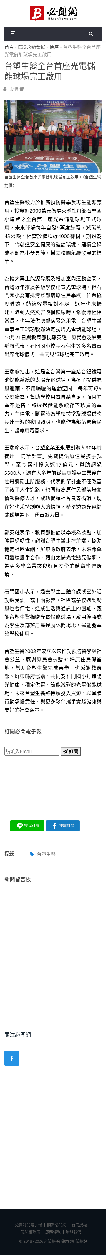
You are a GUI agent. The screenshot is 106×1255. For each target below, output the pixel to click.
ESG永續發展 (31, 47)
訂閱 (73, 751)
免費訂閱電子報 (28, 1224)
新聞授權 (79, 1224)
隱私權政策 (30, 1231)
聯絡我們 (73, 1231)
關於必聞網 (56, 1224)
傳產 (54, 47)
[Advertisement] (53, 967)
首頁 (9, 47)
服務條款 (53, 1231)
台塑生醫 (46, 854)
